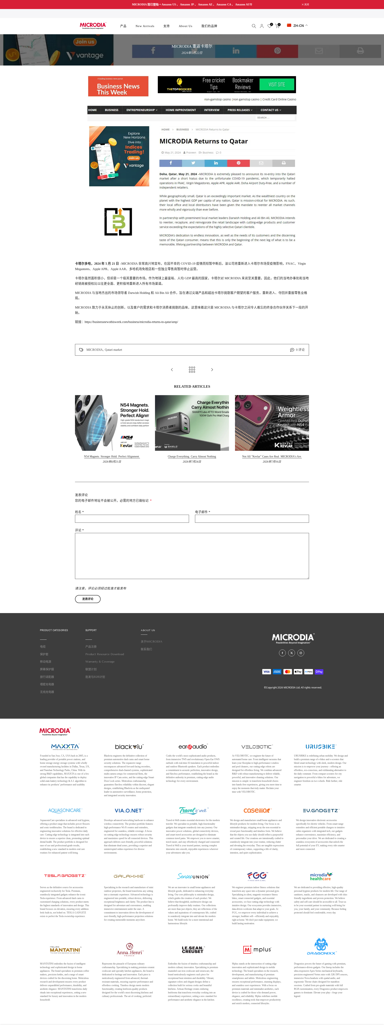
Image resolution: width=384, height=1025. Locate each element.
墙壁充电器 (47, 684)
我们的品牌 (209, 26)
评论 (79, 530)
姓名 (79, 512)
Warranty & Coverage (100, 661)
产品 (123, 26)
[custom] (282, 653)
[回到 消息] (192, 370)
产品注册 (91, 646)
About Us (185, 26)
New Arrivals (145, 26)
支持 (166, 26)
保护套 (44, 654)
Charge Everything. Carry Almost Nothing (192, 456)
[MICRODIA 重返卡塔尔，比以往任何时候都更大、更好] (172, 370)
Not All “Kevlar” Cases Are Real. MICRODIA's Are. (272, 456)
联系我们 (146, 649)
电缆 (43, 646)
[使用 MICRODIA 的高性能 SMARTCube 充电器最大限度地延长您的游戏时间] (212, 370)
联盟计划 (91, 669)
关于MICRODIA (151, 641)
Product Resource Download (104, 654)
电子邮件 (202, 512)
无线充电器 (47, 692)
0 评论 (300, 349)
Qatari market (113, 349)
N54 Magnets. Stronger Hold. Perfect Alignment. (112, 456)
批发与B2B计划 (95, 677)
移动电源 (45, 661)
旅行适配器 (47, 677)
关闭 (79, 4)
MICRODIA (94, 349)
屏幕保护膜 (47, 669)
